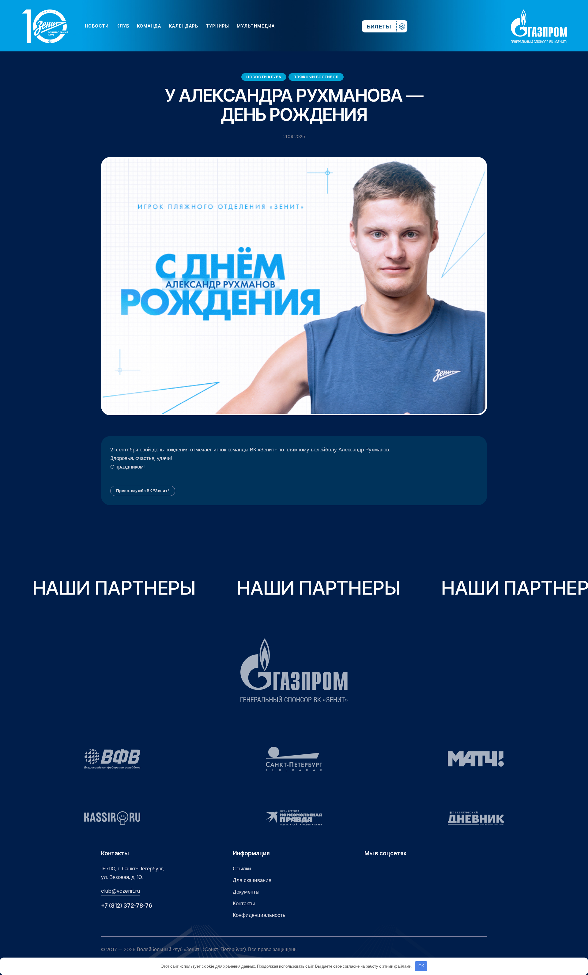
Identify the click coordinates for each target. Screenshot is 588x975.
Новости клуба (263, 77)
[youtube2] (300, 26)
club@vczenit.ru (120, 890)
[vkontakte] (290, 26)
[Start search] (338, 26)
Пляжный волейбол (316, 77)
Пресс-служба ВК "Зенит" (142, 490)
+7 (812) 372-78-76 (126, 906)
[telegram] (320, 26)
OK (421, 966)
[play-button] (310, 26)
